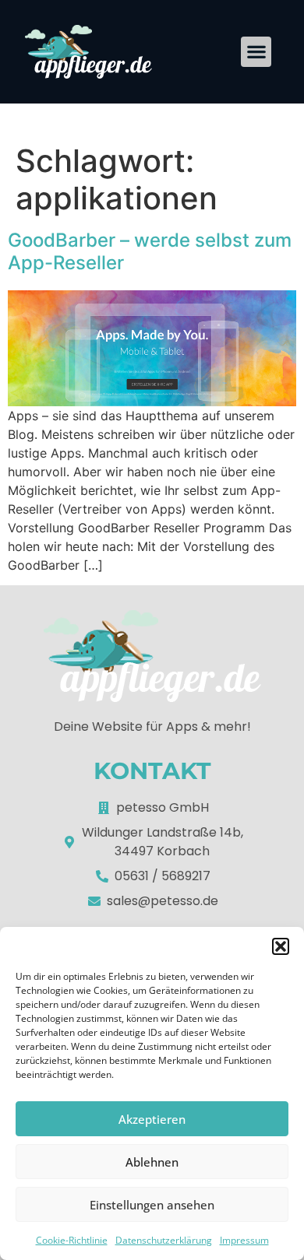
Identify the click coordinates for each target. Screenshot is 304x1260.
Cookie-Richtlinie (72, 1240)
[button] (280, 946)
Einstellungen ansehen (152, 1205)
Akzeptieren (152, 1119)
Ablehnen (152, 1162)
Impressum (244, 1240)
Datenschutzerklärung (163, 1240)
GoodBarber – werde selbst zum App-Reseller (150, 251)
